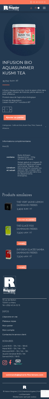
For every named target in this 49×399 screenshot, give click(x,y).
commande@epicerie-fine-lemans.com (24, 375)
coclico (33, 397)
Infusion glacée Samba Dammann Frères (30, 251)
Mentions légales (29, 391)
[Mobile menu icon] (44, 8)
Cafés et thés (17, 125)
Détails (21, 243)
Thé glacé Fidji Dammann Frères (27, 227)
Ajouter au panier (15, 117)
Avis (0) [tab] (5, 146)
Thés (33, 125)
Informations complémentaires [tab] (16, 141)
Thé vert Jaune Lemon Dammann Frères (30, 203)
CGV (20, 391)
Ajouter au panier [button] (26, 219)
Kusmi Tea (27, 125)
